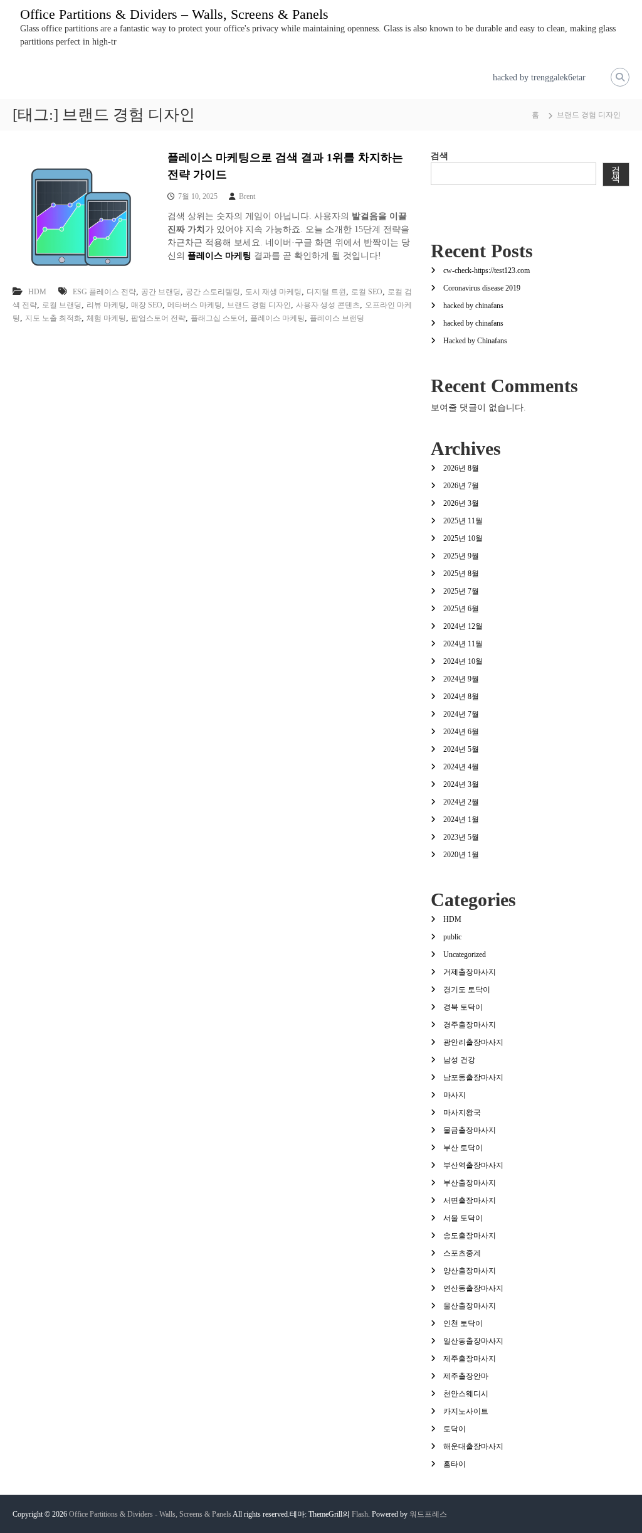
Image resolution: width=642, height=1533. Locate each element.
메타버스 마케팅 (194, 305)
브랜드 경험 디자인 (259, 305)
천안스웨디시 (465, 1393)
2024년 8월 (461, 696)
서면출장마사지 (469, 1200)
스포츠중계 (462, 1253)
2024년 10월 (463, 661)
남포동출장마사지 (473, 1077)
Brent (247, 196)
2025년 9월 (461, 556)
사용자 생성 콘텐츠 (328, 305)
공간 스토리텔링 (213, 291)
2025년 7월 (461, 591)
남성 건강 (459, 1059)
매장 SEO (146, 305)
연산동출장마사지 (473, 1288)
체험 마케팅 (106, 318)
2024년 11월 (463, 643)
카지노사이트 (465, 1411)
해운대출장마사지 (473, 1446)
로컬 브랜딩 (62, 305)
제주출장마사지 (469, 1358)
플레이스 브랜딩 (337, 318)
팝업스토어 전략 (158, 318)
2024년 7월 (461, 714)
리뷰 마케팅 (106, 305)
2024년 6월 (461, 731)
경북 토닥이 (463, 1007)
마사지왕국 (462, 1112)
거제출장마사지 (469, 972)
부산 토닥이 (463, 1147)
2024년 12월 (463, 626)
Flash (360, 1514)
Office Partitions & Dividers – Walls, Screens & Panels (174, 14)
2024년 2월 (461, 802)
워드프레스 (428, 1514)
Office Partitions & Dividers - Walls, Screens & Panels (150, 1514)
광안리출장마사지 (473, 1042)
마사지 (454, 1095)
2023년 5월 (461, 837)
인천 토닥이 (463, 1323)
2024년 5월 (461, 749)
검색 (439, 156)
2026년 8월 (461, 468)
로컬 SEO (366, 291)
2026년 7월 (461, 485)
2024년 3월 (461, 784)
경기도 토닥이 (466, 989)
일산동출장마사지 (473, 1341)
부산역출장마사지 (473, 1165)
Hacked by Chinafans (475, 340)
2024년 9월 (461, 679)
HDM (37, 291)
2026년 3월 (461, 503)
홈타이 (454, 1464)
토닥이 (454, 1428)
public (452, 936)
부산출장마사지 (469, 1182)
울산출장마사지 (469, 1305)
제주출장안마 (465, 1376)
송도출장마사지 (469, 1235)
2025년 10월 (463, 538)
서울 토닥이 (463, 1218)
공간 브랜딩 (161, 291)
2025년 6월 (461, 608)
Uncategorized (464, 954)
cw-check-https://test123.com (486, 270)
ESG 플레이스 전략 (104, 291)
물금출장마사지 (469, 1130)
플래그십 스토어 (218, 318)
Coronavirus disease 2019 (481, 288)
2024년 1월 (461, 819)
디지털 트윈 (326, 291)
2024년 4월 (461, 766)
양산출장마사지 (469, 1270)
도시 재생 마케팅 (273, 291)
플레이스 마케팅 (277, 318)
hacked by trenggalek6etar (539, 77)
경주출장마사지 (469, 1024)
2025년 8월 (461, 573)
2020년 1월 (461, 854)
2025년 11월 (463, 520)
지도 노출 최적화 (53, 318)
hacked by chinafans (473, 305)
